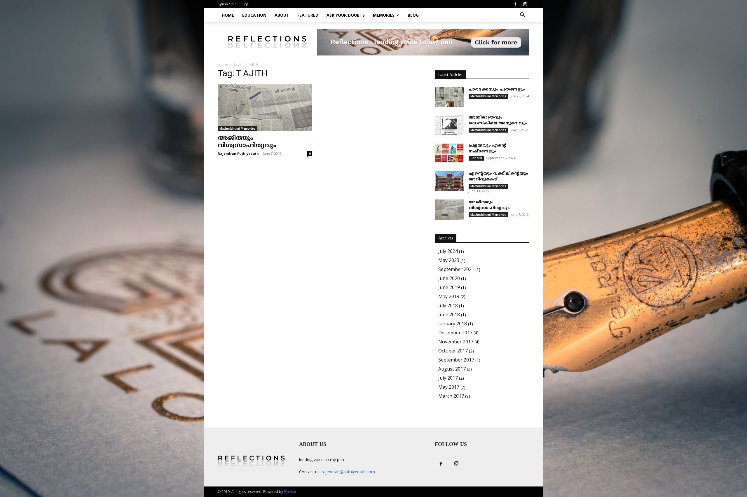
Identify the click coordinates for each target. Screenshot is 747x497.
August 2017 (452, 369)
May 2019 (448, 296)
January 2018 (452, 323)
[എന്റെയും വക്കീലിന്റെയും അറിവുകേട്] (449, 181)
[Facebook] (515, 4)
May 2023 (448, 260)
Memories (384, 15)
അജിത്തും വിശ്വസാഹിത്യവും (247, 142)
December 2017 (455, 332)
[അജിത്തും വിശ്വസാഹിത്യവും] (265, 107)
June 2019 (449, 287)
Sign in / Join (227, 4)
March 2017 (451, 396)
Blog (244, 4)
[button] (522, 15)
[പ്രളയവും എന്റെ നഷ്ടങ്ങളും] (449, 153)
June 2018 (449, 314)
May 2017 (448, 387)
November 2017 (455, 341)
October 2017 (453, 350)
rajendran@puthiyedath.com (348, 472)
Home (228, 15)
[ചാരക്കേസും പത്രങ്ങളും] (449, 97)
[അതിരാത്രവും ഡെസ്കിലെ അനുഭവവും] (449, 125)
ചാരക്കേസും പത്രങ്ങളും (497, 89)
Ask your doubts (346, 15)
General (476, 158)
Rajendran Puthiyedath (238, 153)
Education (254, 15)
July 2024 (448, 251)
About (282, 15)
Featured (307, 15)
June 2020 (449, 278)
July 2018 (448, 305)
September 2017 (456, 360)
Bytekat (290, 491)
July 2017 (448, 378)
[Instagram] (525, 4)
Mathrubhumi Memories (237, 128)
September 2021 (456, 269)
